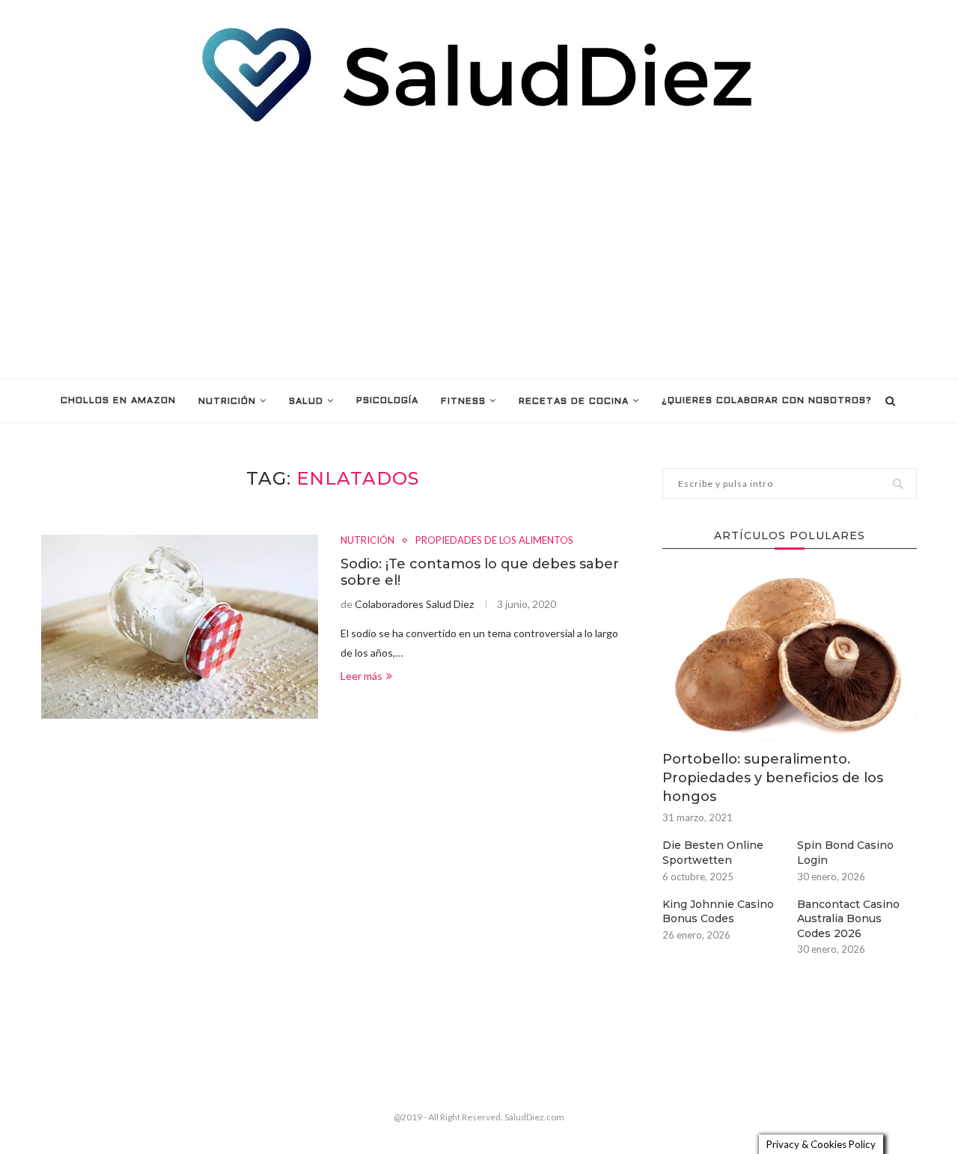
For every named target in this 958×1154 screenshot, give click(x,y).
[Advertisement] (479, 251)
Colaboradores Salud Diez (414, 604)
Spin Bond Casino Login (845, 852)
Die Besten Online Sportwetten (712, 852)
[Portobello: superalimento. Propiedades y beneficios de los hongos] (789, 656)
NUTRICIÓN (227, 401)
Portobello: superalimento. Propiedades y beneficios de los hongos (772, 778)
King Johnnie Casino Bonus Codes (718, 911)
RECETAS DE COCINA (574, 401)
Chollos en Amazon (118, 400)
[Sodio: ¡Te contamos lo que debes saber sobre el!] (179, 627)
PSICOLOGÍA (387, 400)
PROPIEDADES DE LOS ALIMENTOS (494, 540)
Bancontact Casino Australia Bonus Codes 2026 (848, 918)
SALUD (306, 401)
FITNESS (463, 401)
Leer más (361, 675)
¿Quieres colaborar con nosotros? (767, 400)
